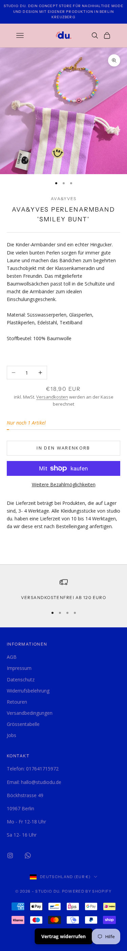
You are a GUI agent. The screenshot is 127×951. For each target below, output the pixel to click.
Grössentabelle (23, 724)
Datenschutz (21, 679)
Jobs (11, 735)
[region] (63, 589)
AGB (12, 657)
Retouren (17, 702)
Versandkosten (52, 397)
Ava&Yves (64, 198)
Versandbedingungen (29, 713)
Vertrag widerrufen (63, 936)
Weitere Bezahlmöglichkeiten (64, 484)
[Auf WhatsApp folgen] (27, 855)
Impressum (19, 668)
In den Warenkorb (63, 448)
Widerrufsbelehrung (28, 690)
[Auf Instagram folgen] (10, 855)
